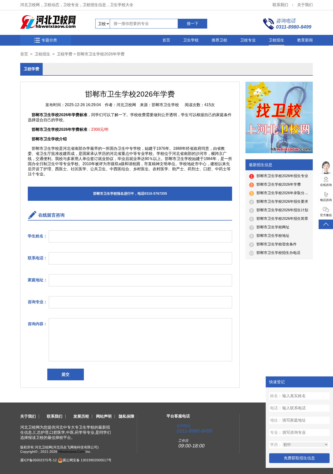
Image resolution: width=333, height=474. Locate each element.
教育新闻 (305, 40)
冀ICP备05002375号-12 (38, 460)
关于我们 (305, 5)
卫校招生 (276, 40)
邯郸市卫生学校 (165, 105)
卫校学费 (64, 54)
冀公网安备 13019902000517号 (87, 460)
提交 (65, 374)
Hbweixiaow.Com (71, 452)
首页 (166, 40)
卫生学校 (191, 40)
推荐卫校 (219, 40)
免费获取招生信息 (299, 458)
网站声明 (104, 416)
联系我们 (280, 5)
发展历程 (81, 416)
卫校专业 (248, 40)
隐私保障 (126, 416)
